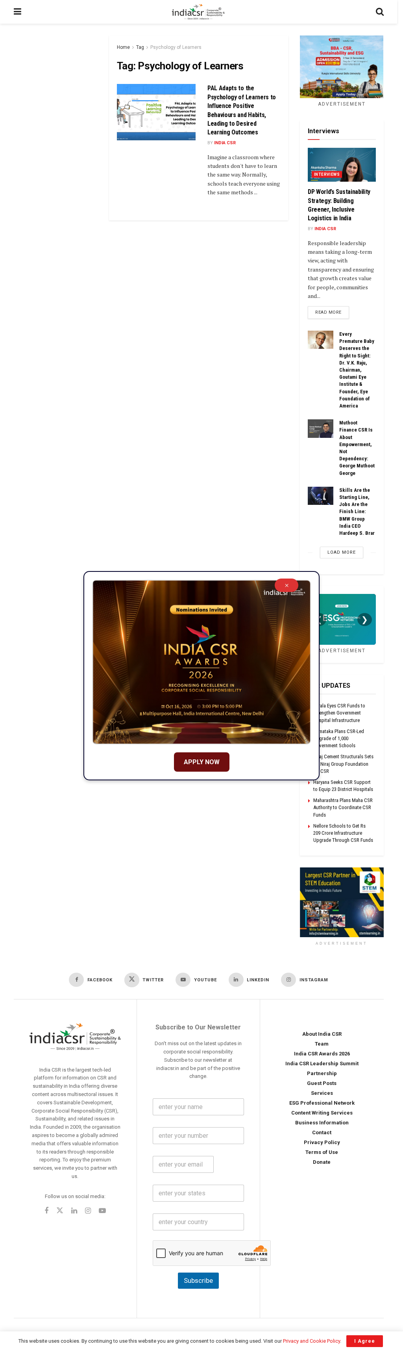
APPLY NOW (202, 762)
